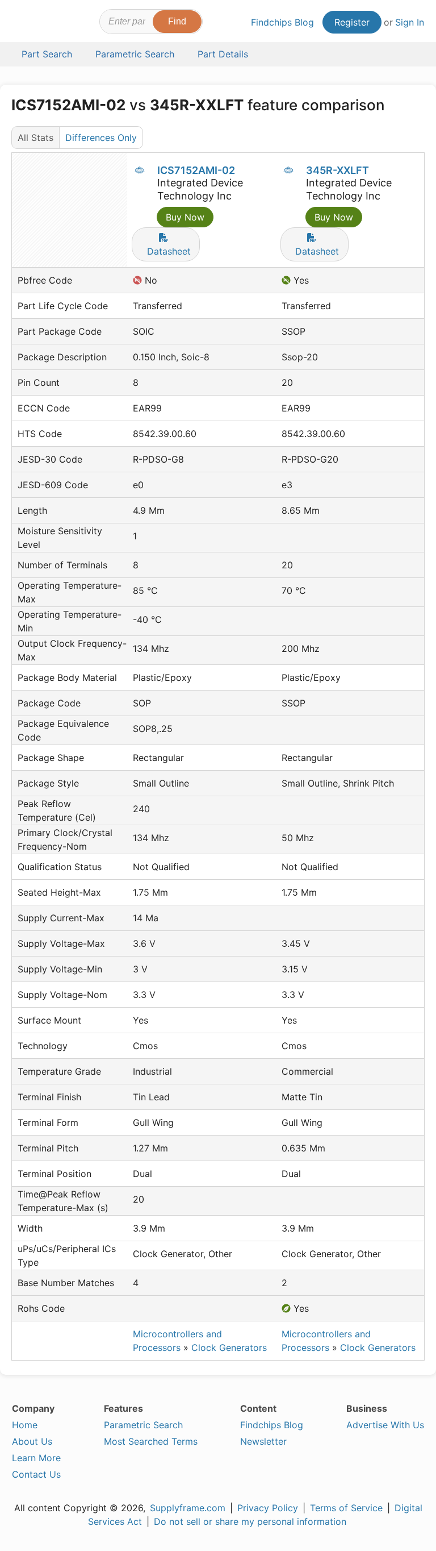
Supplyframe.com (187, 1507)
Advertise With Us (385, 1425)
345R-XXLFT (337, 170)
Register (352, 22)
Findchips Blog (282, 22)
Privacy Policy (267, 1507)
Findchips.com (21, 23)
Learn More (36, 1457)
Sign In (409, 22)
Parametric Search (143, 1425)
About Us (32, 1441)
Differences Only (101, 137)
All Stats (35, 137)
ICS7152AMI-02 (196, 170)
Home (24, 1425)
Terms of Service (346, 1507)
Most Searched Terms (151, 1441)
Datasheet (169, 251)
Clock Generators (229, 1347)
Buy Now (185, 217)
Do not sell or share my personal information (250, 1521)
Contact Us (36, 1474)
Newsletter (263, 1441)
